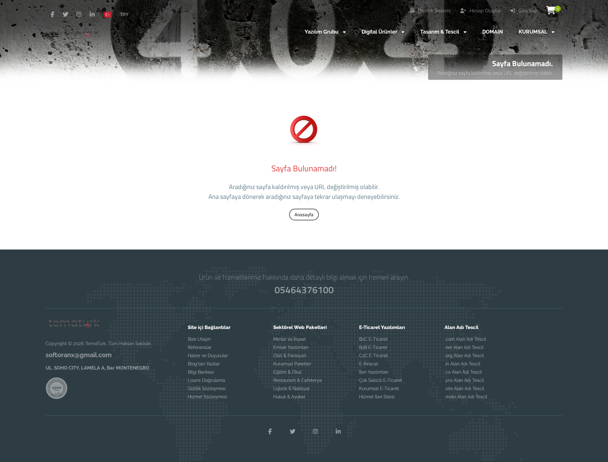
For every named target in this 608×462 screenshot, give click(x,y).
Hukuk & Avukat (289, 396)
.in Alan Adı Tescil (462, 363)
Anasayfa (304, 214)
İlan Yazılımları (374, 372)
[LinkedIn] (92, 14)
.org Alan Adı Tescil (464, 355)
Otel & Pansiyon (289, 355)
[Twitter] (65, 14)
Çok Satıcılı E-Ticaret (380, 380)
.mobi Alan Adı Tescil (466, 396)
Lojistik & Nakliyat (291, 388)
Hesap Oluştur (484, 11)
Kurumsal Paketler (292, 363)
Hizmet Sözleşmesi (207, 396)
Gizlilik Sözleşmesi (206, 388)
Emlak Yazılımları (290, 347)
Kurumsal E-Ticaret (379, 388)
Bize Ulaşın (199, 339)
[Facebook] (52, 14)
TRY (124, 14)
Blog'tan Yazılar (204, 363)
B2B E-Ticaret (373, 347)
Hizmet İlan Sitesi (377, 396)
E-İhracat (368, 363)
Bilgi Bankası (201, 372)
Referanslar (200, 347)
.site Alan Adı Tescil (464, 388)
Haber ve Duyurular (208, 355)
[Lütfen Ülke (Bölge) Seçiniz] (110, 14)
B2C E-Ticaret (373, 339)
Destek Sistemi (434, 11)
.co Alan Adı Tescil (463, 372)
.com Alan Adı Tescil (465, 339)
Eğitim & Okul (287, 372)
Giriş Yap (527, 11)
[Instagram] (79, 14)
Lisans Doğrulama (206, 380)
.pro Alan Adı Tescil (464, 380)
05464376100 (304, 289)
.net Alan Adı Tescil (464, 347)
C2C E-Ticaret (373, 355)
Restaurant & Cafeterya (297, 380)
